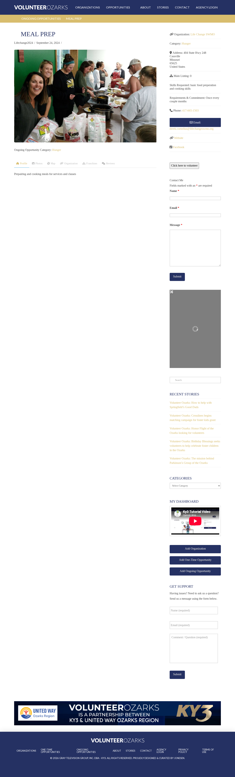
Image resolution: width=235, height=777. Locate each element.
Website (178, 137)
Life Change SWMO (203, 34)
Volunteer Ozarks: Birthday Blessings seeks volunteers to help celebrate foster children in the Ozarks (195, 446)
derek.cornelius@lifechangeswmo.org (192, 128)
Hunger (56, 149)
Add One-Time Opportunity (195, 559)
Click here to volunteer (184, 165)
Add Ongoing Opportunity (195, 571)
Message (176, 224)
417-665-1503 (190, 110)
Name (174, 190)
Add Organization (195, 548)
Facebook (178, 147)
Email (174, 207)
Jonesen (179, 758)
